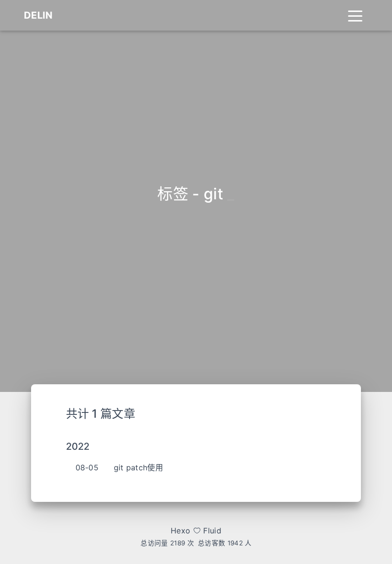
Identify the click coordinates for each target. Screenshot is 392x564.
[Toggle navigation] (355, 15)
